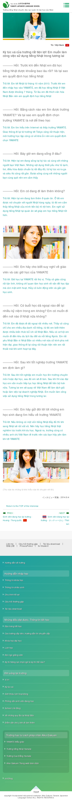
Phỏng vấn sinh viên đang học (19, 701)
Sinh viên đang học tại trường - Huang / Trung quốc (17, 518)
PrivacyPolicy (26, 545)
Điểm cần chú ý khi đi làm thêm (20, 722)
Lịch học (9, 647)
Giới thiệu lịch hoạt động (16, 693)
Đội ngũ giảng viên (14, 654)
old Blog (9, 778)
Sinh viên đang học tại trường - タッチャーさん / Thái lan (55, 520)
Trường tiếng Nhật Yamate (19, 748)
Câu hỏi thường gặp (28, 543)
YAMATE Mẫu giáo (15, 741)
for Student (43, 545)
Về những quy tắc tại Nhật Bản (19, 715)
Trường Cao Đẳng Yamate (19, 756)
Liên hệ (9, 543)
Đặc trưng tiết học (13, 626)
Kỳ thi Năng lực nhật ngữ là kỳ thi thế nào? (25, 662)
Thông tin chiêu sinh (14, 587)
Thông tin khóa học (14, 580)
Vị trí (7, 679)
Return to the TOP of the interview (22, 505)
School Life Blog (13, 708)
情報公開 (10, 545)
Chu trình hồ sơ (12, 594)
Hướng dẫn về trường (15, 562)
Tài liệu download (51, 543)
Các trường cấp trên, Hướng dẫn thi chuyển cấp (27, 633)
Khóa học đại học (13, 640)
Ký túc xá (9, 686)
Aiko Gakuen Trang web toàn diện (23, 763)
